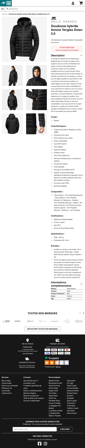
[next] (83, 313)
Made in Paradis (55, 415)
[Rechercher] (7, 8)
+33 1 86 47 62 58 (27, 354)
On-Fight (70, 383)
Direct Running (54, 385)
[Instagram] (45, 444)
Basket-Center (54, 380)
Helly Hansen (64, 21)
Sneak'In (70, 395)
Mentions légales (29, 393)
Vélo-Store (71, 410)
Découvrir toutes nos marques (42, 329)
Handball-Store (54, 400)
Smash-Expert (72, 393)
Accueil (4, 14)
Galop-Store (53, 395)
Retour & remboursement (32, 390)
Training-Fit (71, 403)
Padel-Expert (71, 385)
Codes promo (7, 393)
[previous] (80, 313)
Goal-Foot (52, 398)
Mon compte (6, 380)
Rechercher (13, 9)
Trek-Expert (71, 405)
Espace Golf (53, 390)
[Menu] (2, 8)
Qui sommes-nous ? (30, 380)
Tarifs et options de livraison (33, 398)
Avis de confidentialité (31, 400)
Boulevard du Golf (55, 383)
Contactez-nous (27, 347)
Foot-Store (52, 393)
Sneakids (70, 398)
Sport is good (72, 400)
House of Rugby (55, 403)
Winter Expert (72, 413)
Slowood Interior (73, 390)
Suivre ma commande (10, 385)
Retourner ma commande (7, 389)
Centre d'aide (7, 383)
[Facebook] (40, 444)
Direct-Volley (53, 388)
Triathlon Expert (72, 408)
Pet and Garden (72, 388)
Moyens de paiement (31, 395)
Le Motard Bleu (54, 413)
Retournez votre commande (27, 367)
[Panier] (81, 3)
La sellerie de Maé (55, 410)
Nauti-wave (71, 380)
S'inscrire (65, 429)
